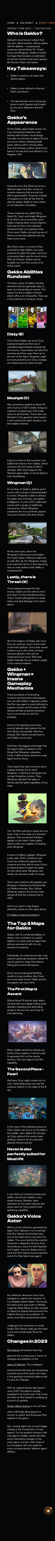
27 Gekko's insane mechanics (23, 914)
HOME (11, 23)
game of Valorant (16, 1364)
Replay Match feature (18, 1406)
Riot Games (13, 1350)
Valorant (27, 23)
